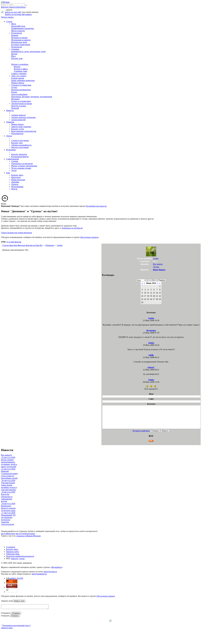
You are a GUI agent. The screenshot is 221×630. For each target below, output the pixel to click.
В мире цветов (17, 78)
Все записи (158, 264)
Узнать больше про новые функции (16, 233)
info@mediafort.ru (39, 574)
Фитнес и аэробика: (20, 64)
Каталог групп (17, 129)
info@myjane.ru (50, 572)
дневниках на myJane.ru (72, 228)
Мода (13, 24)
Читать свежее (7, 17)
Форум (14, 189)
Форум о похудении (20, 147)
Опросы (14, 184)
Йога (13, 56)
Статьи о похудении (20, 140)
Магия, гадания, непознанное (24, 166)
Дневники (49, 245)
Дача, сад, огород (18, 76)
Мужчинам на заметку (21, 40)
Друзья (156, 267)
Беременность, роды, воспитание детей (28, 51)
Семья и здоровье (18, 73)
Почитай (15, 108)
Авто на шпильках (19, 94)
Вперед (162, 270)
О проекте (10, 547)
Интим (14, 54)
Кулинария (11, 150)
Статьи (9, 21)
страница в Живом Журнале (28, 536)
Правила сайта (12, 552)
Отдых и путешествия (21, 101)
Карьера (14, 35)
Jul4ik (151, 355)
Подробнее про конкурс (96, 206)
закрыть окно (7, 628)
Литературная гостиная (21, 103)
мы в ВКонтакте (8, 533)
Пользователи (17, 133)
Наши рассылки (18, 180)
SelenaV (151, 367)
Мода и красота (18, 31)
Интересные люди (19, 42)
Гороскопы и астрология (22, 163)
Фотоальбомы (17, 187)
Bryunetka (151, 330)
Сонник (14, 161)
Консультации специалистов (23, 131)
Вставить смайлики (141, 431)
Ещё (8, 173)
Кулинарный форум (20, 157)
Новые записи (17, 124)
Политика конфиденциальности (20, 556)
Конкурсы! (16, 177)
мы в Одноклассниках (25, 533)
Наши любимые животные (23, 80)
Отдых (14, 87)
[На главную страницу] (5, 2)
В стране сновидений (20, 44)
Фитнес (17, 67)
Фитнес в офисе (21, 69)
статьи (22, 558)
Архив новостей (18, 120)
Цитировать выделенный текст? (16, 625)
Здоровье (15, 49)
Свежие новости (18, 115)
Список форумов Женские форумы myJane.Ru (22, 245)
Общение (10, 122)
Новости (10, 110)
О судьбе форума (14, 242)
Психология (16, 33)
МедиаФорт (56, 567)
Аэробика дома (20, 71)
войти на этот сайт (13, 12)
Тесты (13, 170)
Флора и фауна (17, 83)
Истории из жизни (19, 38)
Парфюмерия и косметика (22, 28)
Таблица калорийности (21, 145)
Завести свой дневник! (21, 127)
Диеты (9, 136)
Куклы (14, 92)
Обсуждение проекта (89, 237)
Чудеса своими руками (21, 168)
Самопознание (12, 159)
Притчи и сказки (18, 106)
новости (14, 558)
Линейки (15, 182)
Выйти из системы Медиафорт (18, 14)
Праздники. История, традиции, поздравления (31, 97)
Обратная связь (12, 554)
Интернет (15, 99)
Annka (59, 245)
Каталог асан (17, 58)
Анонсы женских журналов (23, 117)
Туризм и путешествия (21, 85)
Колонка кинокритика (21, 90)
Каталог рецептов (19, 154)
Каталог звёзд (17, 175)
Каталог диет (17, 143)
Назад (155, 270)
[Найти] (26, 5)
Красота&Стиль (18, 26)
